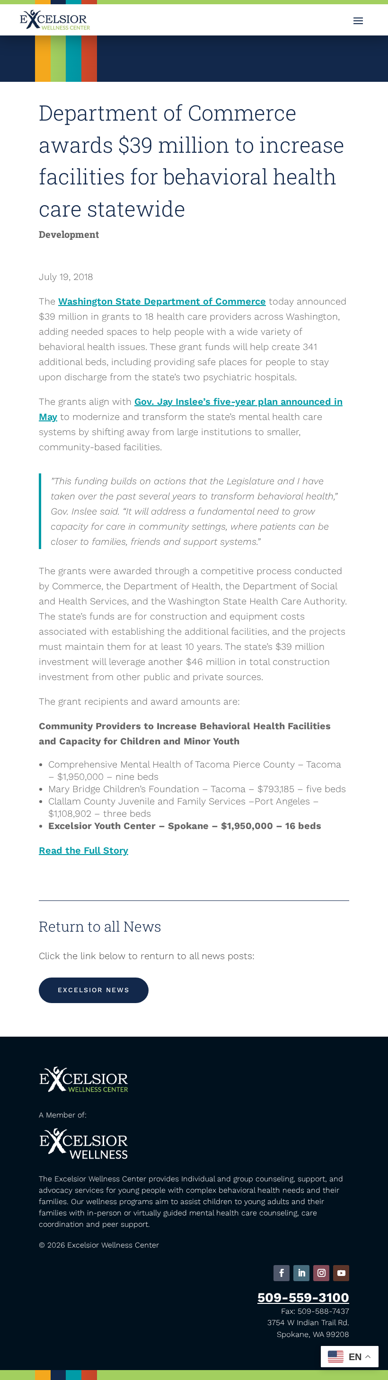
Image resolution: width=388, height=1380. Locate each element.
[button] (358, 20)
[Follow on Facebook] (281, 1273)
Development (69, 234)
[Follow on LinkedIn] (301, 1273)
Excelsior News (94, 990)
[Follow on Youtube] (341, 1273)
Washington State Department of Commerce (162, 301)
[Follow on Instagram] (321, 1273)
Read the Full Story (83, 850)
